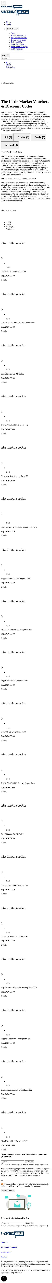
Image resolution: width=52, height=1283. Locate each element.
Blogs (8, 22)
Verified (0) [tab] (10, 229)
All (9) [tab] (8, 222)
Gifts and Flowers (18, 44)
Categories (10, 67)
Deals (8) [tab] (9, 227)
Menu (4, 55)
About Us (4, 1243)
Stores (8, 24)
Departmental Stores (19, 38)
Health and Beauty (18, 35)
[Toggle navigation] (3, 3)
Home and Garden (18, 40)
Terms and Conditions (9, 1247)
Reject (4, 1191)
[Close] (2, 18)
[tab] (7, 137)
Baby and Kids (17, 42)
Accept (11, 1191)
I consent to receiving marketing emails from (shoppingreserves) (26, 1164)
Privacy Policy (6, 1252)
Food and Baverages (19, 47)
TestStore (15, 33)
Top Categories (12, 29)
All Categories (17, 49)
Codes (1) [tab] (10, 224)
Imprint (4, 1257)
